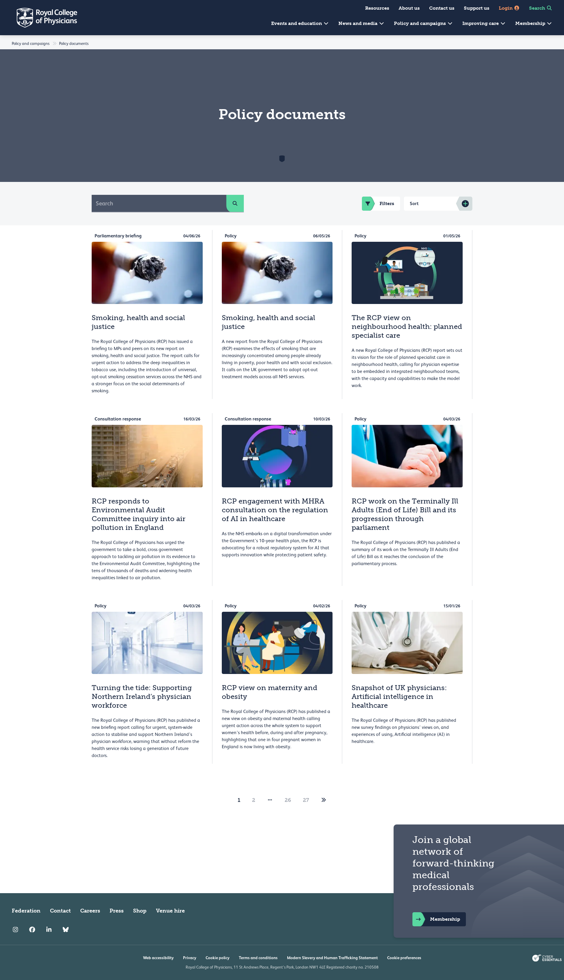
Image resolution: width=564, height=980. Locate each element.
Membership (530, 23)
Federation (26, 911)
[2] (324, 800)
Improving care (481, 23)
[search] (235, 203)
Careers (90, 911)
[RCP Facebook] (32, 929)
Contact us (441, 8)
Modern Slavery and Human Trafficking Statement (332, 957)
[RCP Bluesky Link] (65, 929)
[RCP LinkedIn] (49, 929)
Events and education (297, 23)
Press (117, 911)
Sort (414, 203)
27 (306, 800)
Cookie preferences (404, 957)
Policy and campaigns (420, 23)
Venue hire (170, 911)
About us (409, 8)
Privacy (189, 957)
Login (506, 8)
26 (288, 800)
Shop (140, 911)
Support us (476, 8)
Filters (387, 203)
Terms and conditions (258, 957)
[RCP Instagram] (15, 929)
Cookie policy (217, 957)
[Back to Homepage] (43, 17)
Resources (377, 8)
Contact (60, 911)
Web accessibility (158, 957)
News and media (358, 23)
